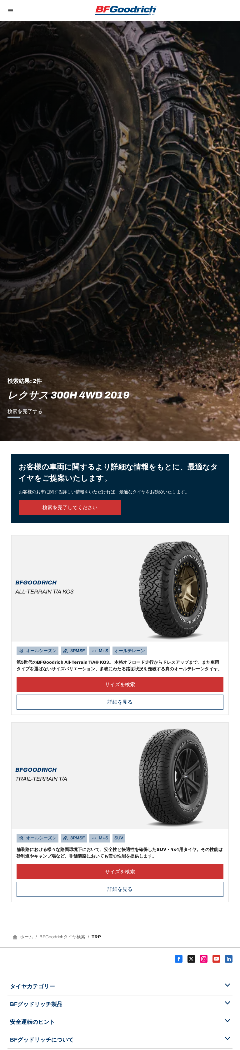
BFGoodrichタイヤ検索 (62, 937)
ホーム (26, 937)
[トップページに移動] (126, 10)
